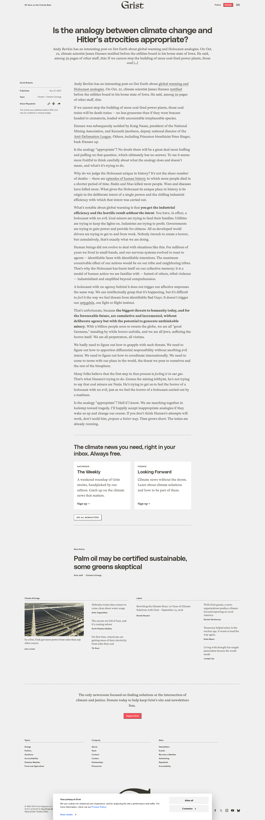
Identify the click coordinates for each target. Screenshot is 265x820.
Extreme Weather (32, 762)
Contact (95, 754)
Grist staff (78, 575)
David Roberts (26, 82)
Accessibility (165, 766)
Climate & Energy (94, 575)
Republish (163, 762)
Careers (95, 758)
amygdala (87, 303)
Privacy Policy (42, 811)
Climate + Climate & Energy (49, 97)
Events (162, 750)
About (94, 747)
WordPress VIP (47, 809)
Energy (28, 747)
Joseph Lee (209, 658)
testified (176, 89)
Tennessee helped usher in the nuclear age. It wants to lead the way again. (221, 631)
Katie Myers (209, 639)
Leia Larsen (30, 649)
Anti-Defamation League (92, 137)
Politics (28, 750)
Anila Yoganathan (100, 612)
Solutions (29, 754)
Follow (218, 5)
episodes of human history (126, 178)
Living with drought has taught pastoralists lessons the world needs (221, 651)
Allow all (189, 800)
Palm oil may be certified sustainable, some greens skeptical (130, 562)
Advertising (164, 758)
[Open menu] (237, 4)
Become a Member (167, 754)
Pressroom (97, 766)
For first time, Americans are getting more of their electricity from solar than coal (109, 640)
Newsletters (164, 747)
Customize (187, 808)
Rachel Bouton (143, 615)
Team (94, 750)
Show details (66, 814)
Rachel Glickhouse (212, 619)
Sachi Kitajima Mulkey (102, 628)
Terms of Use (30, 811)
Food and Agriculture (34, 766)
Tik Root (95, 648)
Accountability (31, 758)
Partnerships (97, 762)
